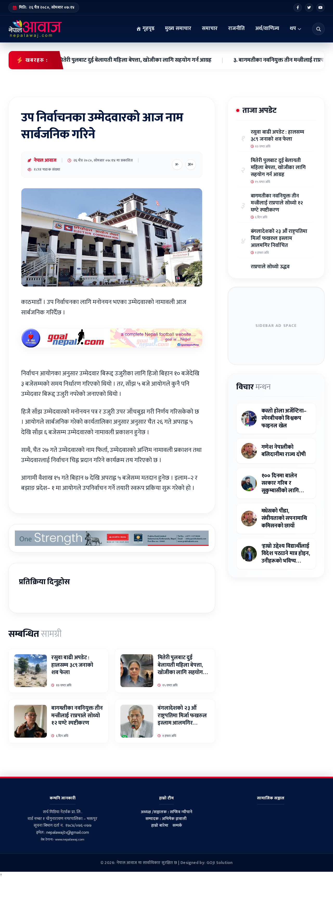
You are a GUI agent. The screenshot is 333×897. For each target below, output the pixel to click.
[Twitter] (309, 7)
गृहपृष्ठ (147, 28)
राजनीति (236, 28)
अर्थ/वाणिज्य (267, 28)
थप (293, 28)
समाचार (209, 28)
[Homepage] (35, 28)
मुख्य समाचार (178, 28)
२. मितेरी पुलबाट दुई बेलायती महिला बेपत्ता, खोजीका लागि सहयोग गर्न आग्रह (108, 60)
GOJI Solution (220, 862)
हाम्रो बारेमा (159, 825)
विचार (253, 387)
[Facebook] (297, 7)
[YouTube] (320, 7)
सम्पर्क (177, 825)
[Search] (318, 29)
